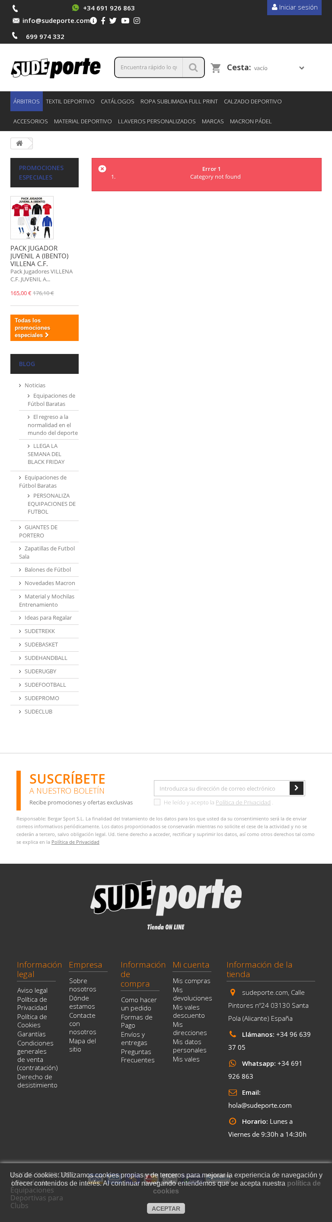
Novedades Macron (50, 583)
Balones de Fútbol (48, 569)
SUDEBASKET (41, 644)
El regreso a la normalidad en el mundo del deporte (53, 425)
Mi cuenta (191, 964)
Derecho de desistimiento (37, 1080)
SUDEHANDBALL (46, 658)
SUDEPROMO (42, 698)
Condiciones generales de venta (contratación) (37, 1055)
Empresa (85, 964)
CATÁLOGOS (117, 101)
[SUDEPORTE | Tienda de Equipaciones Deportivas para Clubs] (55, 67)
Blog (27, 364)
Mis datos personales (190, 1045)
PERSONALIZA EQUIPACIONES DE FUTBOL (52, 503)
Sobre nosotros (82, 984)
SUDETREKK (40, 631)
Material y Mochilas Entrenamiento (46, 600)
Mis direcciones (190, 1028)
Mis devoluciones (192, 993)
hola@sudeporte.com (260, 1105)
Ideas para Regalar (48, 617)
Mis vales (186, 1059)
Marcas (213, 121)
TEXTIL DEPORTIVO (70, 101)
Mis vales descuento (189, 1011)
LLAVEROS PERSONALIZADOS (157, 121)
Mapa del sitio (82, 1044)
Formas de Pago (137, 1021)
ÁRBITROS (26, 101)
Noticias (35, 385)
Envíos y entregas (134, 1038)
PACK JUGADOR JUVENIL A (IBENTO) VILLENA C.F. (39, 256)
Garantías (31, 1033)
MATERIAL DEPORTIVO (83, 121)
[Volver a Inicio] (19, 143)
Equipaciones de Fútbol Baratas (51, 400)
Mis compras (192, 980)
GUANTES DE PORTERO (38, 531)
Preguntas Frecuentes (138, 1055)
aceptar (166, 1208)
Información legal (39, 969)
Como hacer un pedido (139, 1003)
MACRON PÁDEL (251, 121)
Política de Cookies (32, 1020)
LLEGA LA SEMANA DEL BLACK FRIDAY (46, 454)
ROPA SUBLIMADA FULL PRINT (179, 101)
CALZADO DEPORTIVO (253, 101)
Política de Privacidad (243, 802)
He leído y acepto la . (218, 802)
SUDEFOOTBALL (45, 684)
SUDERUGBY (40, 671)
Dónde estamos (82, 1002)
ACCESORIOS (30, 121)
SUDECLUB (38, 711)
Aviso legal (32, 990)
